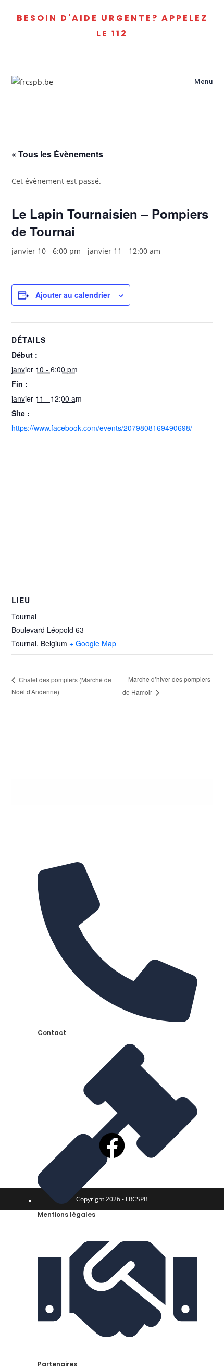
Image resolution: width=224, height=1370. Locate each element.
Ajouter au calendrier (72, 295)
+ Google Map (92, 643)
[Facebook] (112, 1145)
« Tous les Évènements (57, 154)
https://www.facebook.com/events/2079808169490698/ (101, 427)
